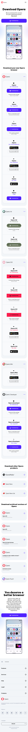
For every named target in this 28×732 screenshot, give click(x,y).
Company (4, 693)
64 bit (11, 95)
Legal (2, 687)
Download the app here (14, 152)
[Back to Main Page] (4, 2)
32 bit (14, 95)
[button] (14, 21)
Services (3, 674)
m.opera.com (6, 543)
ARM (17, 95)
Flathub (16, 319)
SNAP (15, 134)
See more (14, 16)
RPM (12, 134)
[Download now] (14, 148)
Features (3, 668)
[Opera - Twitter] (11, 712)
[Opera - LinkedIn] (20, 712)
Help (2, 680)
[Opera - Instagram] (25, 712)
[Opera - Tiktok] (7, 712)
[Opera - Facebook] (2, 712)
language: (25, 2)
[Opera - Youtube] (16, 712)
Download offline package (14, 114)
